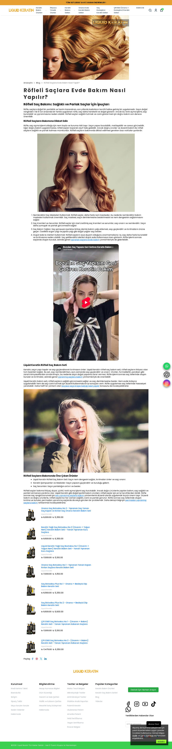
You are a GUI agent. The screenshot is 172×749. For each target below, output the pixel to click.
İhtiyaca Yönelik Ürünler (53, 10)
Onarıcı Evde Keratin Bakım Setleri (84, 10)
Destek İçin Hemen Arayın (143, 689)
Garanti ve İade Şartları (49, 697)
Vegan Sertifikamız (75, 722)
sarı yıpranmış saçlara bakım (69, 495)
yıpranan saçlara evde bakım (85, 239)
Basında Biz (16, 692)
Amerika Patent (74, 714)
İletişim (14, 697)
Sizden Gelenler (17, 710)
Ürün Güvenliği (45, 692)
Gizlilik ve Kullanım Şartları (50, 701)
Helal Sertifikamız (74, 718)
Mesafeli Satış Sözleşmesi (50, 705)
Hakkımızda (16, 714)
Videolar (98, 701)
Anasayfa (28, 83)
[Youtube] (145, 704)
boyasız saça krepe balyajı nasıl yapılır (80, 386)
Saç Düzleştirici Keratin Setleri (102, 10)
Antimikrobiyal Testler (76, 697)
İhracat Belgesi (73, 727)
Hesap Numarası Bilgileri (49, 688)
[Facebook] (128, 704)
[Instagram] (136, 704)
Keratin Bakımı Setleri (68, 10)
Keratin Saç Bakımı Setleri (106, 692)
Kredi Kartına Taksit (19, 688)
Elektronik (140, 8)
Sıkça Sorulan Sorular (20, 705)
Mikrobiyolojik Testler (76, 692)
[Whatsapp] (128, 709)
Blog (38, 83)
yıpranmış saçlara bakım (70, 376)
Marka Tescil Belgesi (76, 688)
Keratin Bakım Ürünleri (39, 10)
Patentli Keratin (74, 705)
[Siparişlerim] (155, 10)
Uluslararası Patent (75, 710)
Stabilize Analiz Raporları (77, 701)
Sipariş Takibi (16, 701)
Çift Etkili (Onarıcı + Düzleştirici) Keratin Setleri (121, 10)
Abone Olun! (153, 724)
